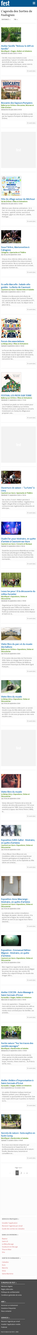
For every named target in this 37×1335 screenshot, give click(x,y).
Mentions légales (7, 1286)
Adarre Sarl (8, 1332)
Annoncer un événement (9, 1305)
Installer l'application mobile (10, 1324)
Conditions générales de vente (11, 1295)
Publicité (4, 1327)
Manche (5, 1268)
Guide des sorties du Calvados (13, 1229)
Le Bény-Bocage (8, 1244)
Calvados (5, 1262)
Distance (6, 19)
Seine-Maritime (7, 1274)
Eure (3, 1265)
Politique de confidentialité (10, 1292)
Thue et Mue (6, 1249)
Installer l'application (9, 1223)
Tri (16, 19)
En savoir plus (31, 71)
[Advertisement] (18, 150)
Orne (4, 1271)
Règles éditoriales (7, 1289)
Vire (3, 1252)
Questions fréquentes (8, 1308)
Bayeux (4, 1239)
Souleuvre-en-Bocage (10, 1247)
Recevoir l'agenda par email (12, 1226)
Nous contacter (6, 1311)
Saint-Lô (5, 1241)
